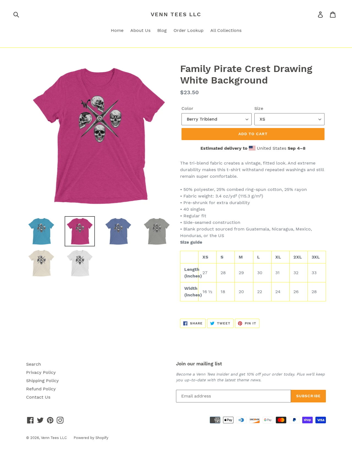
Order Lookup (189, 30)
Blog (162, 30)
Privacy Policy (41, 372)
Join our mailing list (199, 363)
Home (117, 30)
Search (33, 364)
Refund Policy (41, 388)
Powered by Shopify (91, 438)
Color (187, 108)
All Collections (225, 30)
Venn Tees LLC (176, 14)
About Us (140, 30)
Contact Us (38, 397)
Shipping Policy (42, 380)
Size (258, 108)
